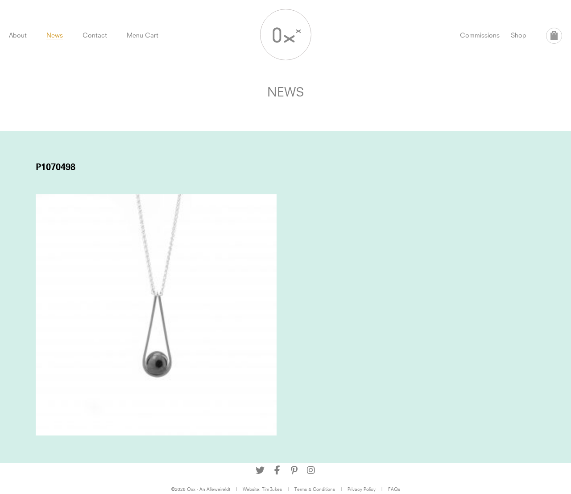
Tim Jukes (272, 489)
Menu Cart (142, 35)
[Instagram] (311, 470)
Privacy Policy (362, 489)
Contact (95, 35)
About (18, 35)
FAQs (394, 489)
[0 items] (554, 36)
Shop (518, 35)
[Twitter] (260, 470)
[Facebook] (277, 470)
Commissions (480, 35)
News (54, 35)
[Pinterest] (294, 470)
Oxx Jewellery (285, 34)
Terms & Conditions (314, 489)
